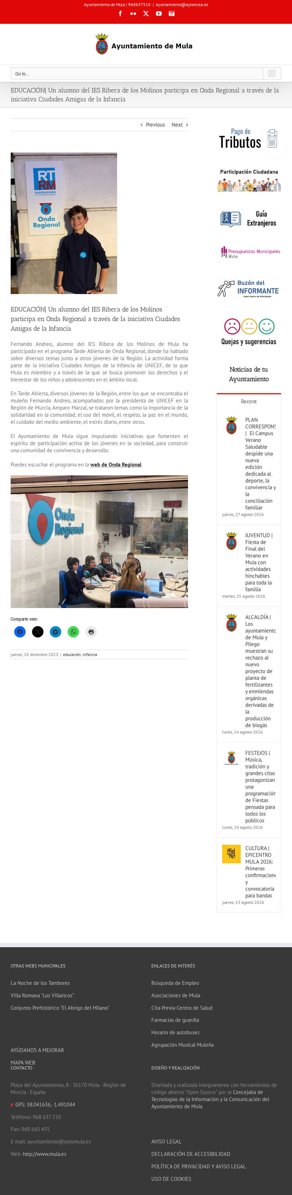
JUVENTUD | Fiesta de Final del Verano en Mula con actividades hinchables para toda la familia (259, 562)
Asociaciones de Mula (175, 995)
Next (177, 124)
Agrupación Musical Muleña (182, 1044)
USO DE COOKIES (171, 1178)
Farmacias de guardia (175, 1020)
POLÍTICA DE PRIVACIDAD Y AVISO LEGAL (198, 1166)
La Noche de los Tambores (40, 983)
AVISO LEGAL (166, 1141)
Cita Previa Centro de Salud (182, 1007)
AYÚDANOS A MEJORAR (37, 1050)
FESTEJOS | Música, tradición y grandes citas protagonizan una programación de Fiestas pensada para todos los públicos (260, 786)
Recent (249, 401)
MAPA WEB (23, 1062)
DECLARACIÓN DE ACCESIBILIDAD (190, 1154)
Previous (155, 124)
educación (72, 654)
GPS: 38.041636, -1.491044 (45, 1104)
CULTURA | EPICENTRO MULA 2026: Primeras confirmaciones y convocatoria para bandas (260, 872)
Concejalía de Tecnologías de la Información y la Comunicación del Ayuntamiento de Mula (210, 1099)
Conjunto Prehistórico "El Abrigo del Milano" (60, 1007)
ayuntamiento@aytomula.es (182, 4)
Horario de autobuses (175, 1032)
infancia (90, 654)
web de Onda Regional (115, 464)
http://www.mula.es (44, 1154)
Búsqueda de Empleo (175, 983)
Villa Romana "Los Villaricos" (42, 995)
